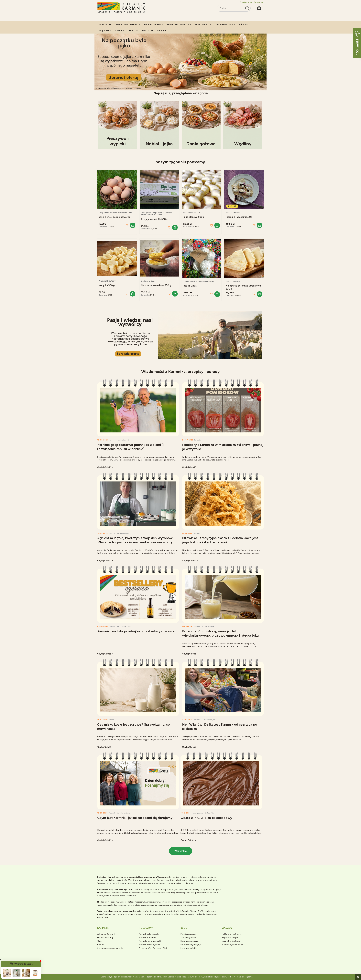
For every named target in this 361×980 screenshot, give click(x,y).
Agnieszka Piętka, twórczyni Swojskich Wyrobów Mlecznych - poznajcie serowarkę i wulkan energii (135, 540)
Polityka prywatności (231, 934)
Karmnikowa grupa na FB (150, 941)
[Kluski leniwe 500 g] (201, 189)
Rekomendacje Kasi (189, 948)
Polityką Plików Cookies (164, 977)
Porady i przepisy (188, 934)
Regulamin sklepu (230, 937)
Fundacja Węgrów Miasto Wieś (153, 948)
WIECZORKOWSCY (191, 213)
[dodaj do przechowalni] (127, 225)
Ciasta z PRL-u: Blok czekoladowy (206, 818)
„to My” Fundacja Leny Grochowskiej (198, 281)
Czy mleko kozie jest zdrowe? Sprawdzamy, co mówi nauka (133, 726)
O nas (100, 941)
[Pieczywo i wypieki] (117, 125)
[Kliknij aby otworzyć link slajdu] (180, 59)
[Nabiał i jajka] (159, 125)
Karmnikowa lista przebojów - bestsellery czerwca (136, 631)
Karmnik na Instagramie (149, 944)
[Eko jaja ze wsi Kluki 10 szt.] (159, 189)
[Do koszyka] (132, 225)
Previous (101, 125)
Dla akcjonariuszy (105, 937)
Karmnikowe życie (123, 626)
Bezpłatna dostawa (231, 941)
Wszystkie (180, 851)
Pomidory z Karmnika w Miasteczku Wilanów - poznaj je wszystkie (222, 447)
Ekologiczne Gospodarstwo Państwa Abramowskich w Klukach (156, 214)
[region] (180, 59)
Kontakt (101, 944)
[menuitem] (105, 24)
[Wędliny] (242, 125)
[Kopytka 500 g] (117, 258)
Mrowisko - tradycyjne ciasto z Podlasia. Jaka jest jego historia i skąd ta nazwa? (220, 540)
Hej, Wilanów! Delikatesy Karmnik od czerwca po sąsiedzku (219, 726)
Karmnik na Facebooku (149, 934)
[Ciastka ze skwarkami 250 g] (159, 258)
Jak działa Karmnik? (106, 934)
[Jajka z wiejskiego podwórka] (117, 189)
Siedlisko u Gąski (148, 281)
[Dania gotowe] (201, 125)
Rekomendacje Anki (189, 941)
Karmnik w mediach (148, 937)
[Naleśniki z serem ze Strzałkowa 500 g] (244, 258)
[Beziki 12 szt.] (201, 258)
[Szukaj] (247, 8)
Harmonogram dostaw (232, 944)
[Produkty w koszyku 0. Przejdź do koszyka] (259, 8)
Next (257, 125)
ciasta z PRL (208, 813)
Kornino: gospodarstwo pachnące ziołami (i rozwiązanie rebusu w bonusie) (130, 447)
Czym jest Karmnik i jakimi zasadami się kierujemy (134, 818)
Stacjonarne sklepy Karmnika (110, 948)
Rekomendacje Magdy (190, 944)
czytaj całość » (105, 467)
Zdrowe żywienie (207, 626)
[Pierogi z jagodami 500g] (244, 189)
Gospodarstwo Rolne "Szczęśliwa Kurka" (116, 213)
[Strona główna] (121, 7)
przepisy (200, 813)
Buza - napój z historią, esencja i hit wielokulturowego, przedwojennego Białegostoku (220, 633)
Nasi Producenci (123, 440)
